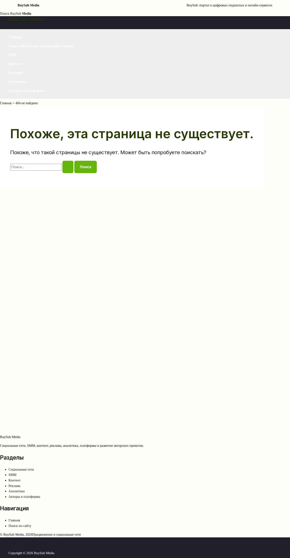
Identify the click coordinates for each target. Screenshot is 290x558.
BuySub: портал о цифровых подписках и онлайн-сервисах (229, 5)
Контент (15, 64)
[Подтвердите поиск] (67, 167)
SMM (12, 55)
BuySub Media (26, 19)
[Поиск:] (42, 167)
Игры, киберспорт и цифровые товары (41, 46)
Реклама (15, 73)
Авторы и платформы (26, 90)
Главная (15, 37)
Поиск (4, 13)
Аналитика (17, 82)
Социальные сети (21, 469)
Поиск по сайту (19, 526)
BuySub (20, 13)
